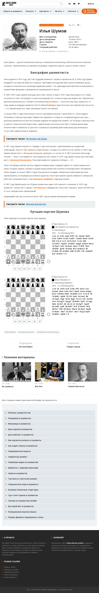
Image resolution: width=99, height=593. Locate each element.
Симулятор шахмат (17, 457)
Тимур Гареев (73, 346)
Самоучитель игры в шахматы (23, 484)
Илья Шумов (10, 332)
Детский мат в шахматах (20, 434)
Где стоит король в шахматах (23, 495)
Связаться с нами (11, 569)
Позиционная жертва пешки (22, 512)
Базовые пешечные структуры (23, 489)
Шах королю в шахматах (20, 429)
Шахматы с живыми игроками (23, 468)
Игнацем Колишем (33, 153)
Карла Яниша (51, 101)
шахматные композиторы (48, 332)
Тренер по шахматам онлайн (22, 500)
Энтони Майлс (26, 346)
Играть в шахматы (13, 11)
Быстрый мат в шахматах (21, 506)
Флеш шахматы (10, 577)
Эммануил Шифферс (43, 179)
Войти (91, 3)
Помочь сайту (9, 567)
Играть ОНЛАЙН (91, 11)
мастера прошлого (26, 332)
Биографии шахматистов (51, 25)
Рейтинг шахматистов (19, 412)
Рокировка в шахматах (19, 418)
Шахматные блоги (11, 572)
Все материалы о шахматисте (55, 51)
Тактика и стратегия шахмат (22, 479)
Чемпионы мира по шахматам (23, 462)
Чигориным (39, 187)
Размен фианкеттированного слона (25, 517)
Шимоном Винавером (20, 160)
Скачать (30, 11)
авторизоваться (49, 400)
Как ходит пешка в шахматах (22, 446)
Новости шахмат (11, 574)
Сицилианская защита (19, 451)
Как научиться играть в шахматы (24, 440)
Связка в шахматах (17, 473)
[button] (15, 269)
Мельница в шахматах (19, 423)
